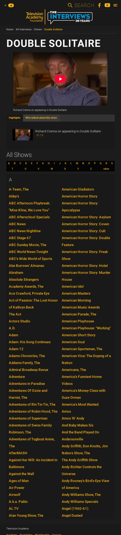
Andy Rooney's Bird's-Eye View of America (85, 484)
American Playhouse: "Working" (86, 328)
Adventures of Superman (28, 418)
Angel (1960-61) (75, 509)
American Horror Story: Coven (85, 224)
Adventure (17, 377)
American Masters (76, 293)
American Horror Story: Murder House (86, 276)
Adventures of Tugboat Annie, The (32, 442)
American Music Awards (81, 307)
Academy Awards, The (26, 286)
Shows (38, 29)
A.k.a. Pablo (18, 502)
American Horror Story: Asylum (86, 217)
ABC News (17, 224)
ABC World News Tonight (28, 252)
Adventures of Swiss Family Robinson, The (30, 428)
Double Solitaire (53, 29)
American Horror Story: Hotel (85, 266)
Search (84, 5)
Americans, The (74, 370)
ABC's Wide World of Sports (30, 259)
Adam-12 (16, 349)
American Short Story (78, 335)
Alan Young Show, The (26, 515)
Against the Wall (21, 474)
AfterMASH (18, 453)
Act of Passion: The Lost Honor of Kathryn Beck (33, 303)
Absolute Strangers (24, 280)
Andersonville (72, 439)
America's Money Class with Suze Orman (83, 394)
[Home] (60, 18)
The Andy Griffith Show (80, 460)
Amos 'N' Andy (73, 418)
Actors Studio (19, 321)
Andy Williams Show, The (81, 495)
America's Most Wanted (80, 404)
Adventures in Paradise (27, 384)
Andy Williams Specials (80, 502)
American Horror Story (79, 196)
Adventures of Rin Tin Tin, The (32, 404)
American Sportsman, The (82, 349)
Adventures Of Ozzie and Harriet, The (28, 394)
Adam (13, 335)
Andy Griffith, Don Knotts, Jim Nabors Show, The (85, 449)
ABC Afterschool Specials (29, 217)
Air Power (16, 488)
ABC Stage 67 (20, 238)
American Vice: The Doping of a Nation (86, 359)
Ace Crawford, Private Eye (29, 293)
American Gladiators (78, 189)
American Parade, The (79, 314)
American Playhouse (78, 321)
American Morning (76, 300)
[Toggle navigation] (115, 5)
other (106, 169)
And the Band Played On (80, 432)
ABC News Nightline (25, 231)
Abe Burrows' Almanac (26, 266)
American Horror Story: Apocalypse (80, 206)
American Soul (73, 342)
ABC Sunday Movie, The (27, 245)
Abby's (14, 196)
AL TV (14, 509)
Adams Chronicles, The (27, 356)
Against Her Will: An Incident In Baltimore (33, 463)
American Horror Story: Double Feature (86, 241)
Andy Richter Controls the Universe (82, 470)
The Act (15, 314)
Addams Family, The (24, 363)
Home (9, 29)
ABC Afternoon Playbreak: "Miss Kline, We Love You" (29, 206)
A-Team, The (19, 189)
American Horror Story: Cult (83, 231)
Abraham (16, 273)
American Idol (73, 286)
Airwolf (14, 495)
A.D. (12, 328)
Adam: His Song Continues (30, 342)
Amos (66, 411)
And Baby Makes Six (77, 425)
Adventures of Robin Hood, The (33, 411)
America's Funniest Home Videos (82, 380)
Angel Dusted (72, 515)
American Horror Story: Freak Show (85, 255)
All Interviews (24, 29)
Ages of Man (19, 481)
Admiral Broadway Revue (28, 370)
